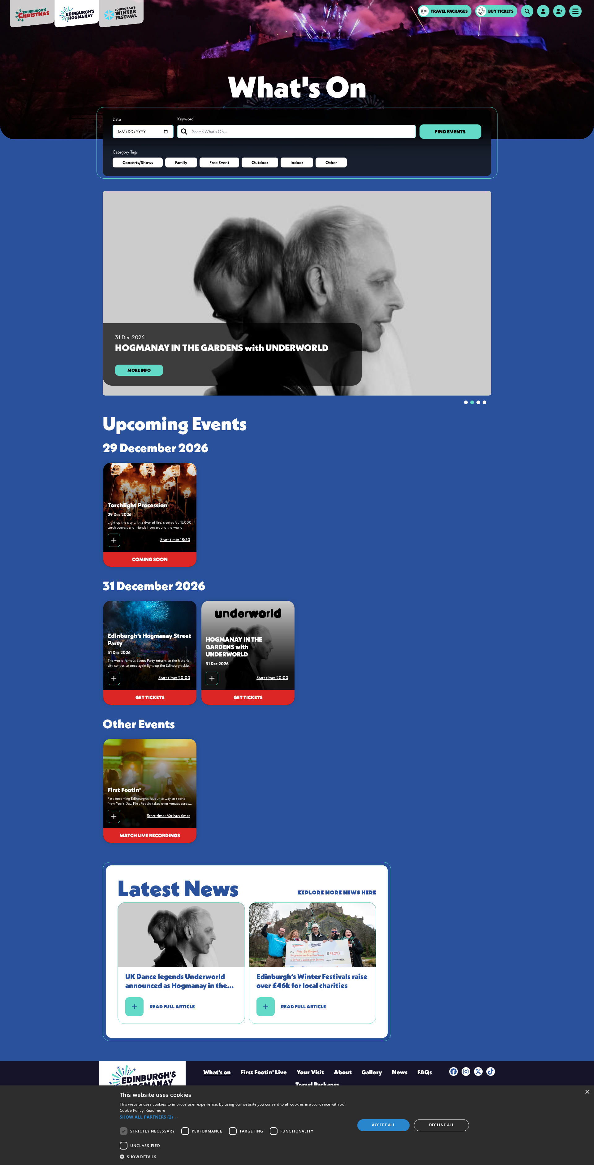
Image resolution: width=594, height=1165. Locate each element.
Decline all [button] (441, 1125)
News (399, 1072)
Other (331, 162)
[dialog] (297, 1125)
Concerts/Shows (138, 162)
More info (139, 370)
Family (181, 162)
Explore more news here (337, 893)
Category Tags (125, 152)
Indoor (297, 162)
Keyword (185, 119)
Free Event (219, 162)
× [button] (587, 1092)
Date (117, 119)
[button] (234, 1117)
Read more (155, 1110)
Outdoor (260, 162)
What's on (217, 1072)
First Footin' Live (264, 1072)
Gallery (372, 1072)
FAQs (424, 1072)
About (343, 1072)
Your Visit (310, 1072)
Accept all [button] (383, 1125)
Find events (450, 131)
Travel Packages (317, 1084)
